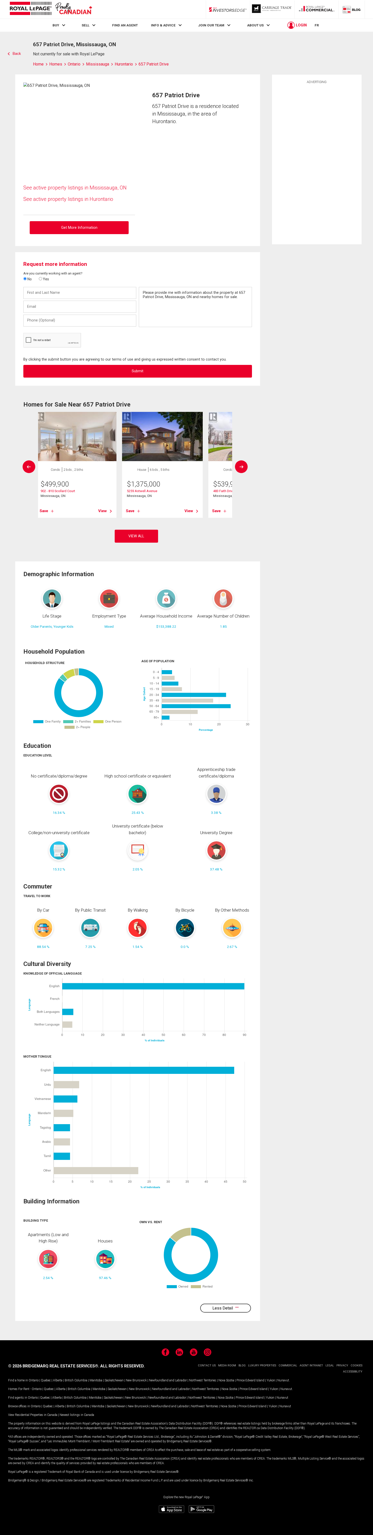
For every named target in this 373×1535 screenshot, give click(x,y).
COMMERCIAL (288, 1365)
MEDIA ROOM (227, 1365)
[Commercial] (316, 9)
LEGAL (330, 1365)
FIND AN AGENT (125, 25)
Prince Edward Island (250, 1380)
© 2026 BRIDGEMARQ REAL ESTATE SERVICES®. (53, 1366)
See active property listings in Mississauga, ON (75, 188)
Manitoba (96, 1380)
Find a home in (18, 1380)
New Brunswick (136, 1380)
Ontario (34, 1380)
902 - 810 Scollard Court (58, 491)
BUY (56, 25)
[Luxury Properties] (272, 9)
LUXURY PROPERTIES (262, 1365)
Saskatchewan (114, 1380)
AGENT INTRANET (311, 1365)
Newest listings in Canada (77, 1415)
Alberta (57, 1380)
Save (44, 511)
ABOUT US (255, 25)
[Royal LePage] (50, 9)
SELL (85, 25)
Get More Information (79, 227)
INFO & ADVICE (163, 25)
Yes (45, 279)
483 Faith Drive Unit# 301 (231, 491)
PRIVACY (342, 1365)
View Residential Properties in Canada (32, 1415)
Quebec (46, 1380)
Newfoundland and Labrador (168, 1380)
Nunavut (283, 1380)
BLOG (242, 1365)
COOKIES (356, 1365)
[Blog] (352, 9)
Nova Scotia (226, 1380)
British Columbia (76, 1380)
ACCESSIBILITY (352, 1371)
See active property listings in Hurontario (68, 199)
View (102, 511)
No (29, 279)
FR (317, 25)
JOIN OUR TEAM (211, 25)
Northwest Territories (202, 1380)
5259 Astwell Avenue (142, 491)
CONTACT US (207, 1365)
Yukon (271, 1380)
